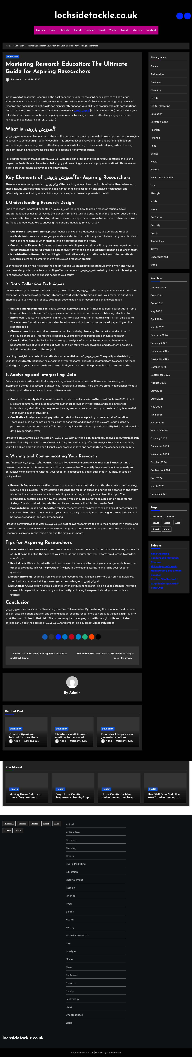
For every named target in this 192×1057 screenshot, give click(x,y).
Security (156, 225)
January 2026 (159, 343)
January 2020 (159, 494)
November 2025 (160, 359)
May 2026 (156, 311)
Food (52, 30)
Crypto (155, 98)
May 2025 (156, 406)
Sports (154, 233)
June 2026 (157, 303)
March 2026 (158, 327)
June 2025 (157, 398)
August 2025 (158, 382)
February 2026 (159, 335)
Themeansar (114, 1052)
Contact (151, 30)
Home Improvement (162, 177)
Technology (157, 241)
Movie (154, 201)
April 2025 (157, 414)
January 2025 (159, 438)
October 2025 (158, 367)
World (112, 30)
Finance (155, 137)
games (154, 153)
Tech (178, 523)
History (155, 169)
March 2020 (158, 486)
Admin (18, 79)
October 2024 (159, 462)
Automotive (157, 74)
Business (156, 82)
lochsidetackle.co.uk (96, 15)
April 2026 (157, 319)
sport (167, 523)
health (156, 523)
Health (154, 161)
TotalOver (157, 587)
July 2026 (157, 295)
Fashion (40, 30)
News (154, 209)
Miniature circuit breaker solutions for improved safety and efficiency (71, 737)
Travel (77, 30)
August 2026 (158, 287)
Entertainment (159, 122)
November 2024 (160, 454)
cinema (170, 516)
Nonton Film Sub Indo (164, 579)
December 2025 (160, 351)
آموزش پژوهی (82, 110)
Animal (155, 66)
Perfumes (156, 217)
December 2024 (160, 446)
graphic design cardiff (164, 583)
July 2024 (157, 478)
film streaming (160, 553)
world (167, 529)
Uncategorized (159, 257)
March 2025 (157, 422)
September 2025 (160, 375)
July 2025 (156, 390)
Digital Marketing (160, 106)
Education (12, 56)
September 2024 (160, 470)
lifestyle (64, 30)
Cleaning (156, 90)
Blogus (99, 1052)
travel (156, 529)
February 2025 (159, 430)
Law (153, 185)
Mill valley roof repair (164, 566)
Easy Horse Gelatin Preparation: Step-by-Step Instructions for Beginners (72, 797)
